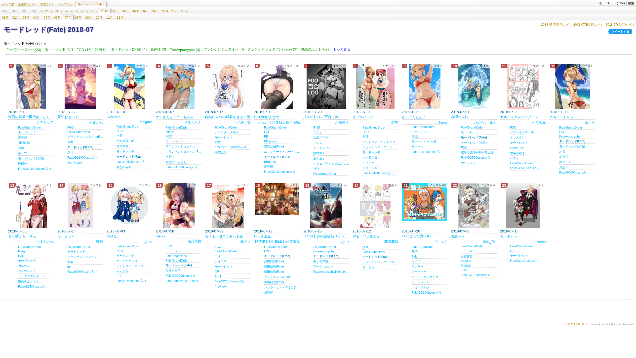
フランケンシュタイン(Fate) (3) (272, 49)
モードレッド (27, 132)
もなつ (344, 242)
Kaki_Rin (490, 242)
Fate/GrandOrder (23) (23, 50)
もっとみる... (343, 49)
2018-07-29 (509, 112)
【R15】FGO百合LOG (321, 117)
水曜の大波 (459, 117)
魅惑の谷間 (124, 167)
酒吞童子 (319, 153)
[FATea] (178, 205)
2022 (144, 11)
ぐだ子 (317, 132)
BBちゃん (270, 141)
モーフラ (368, 163)
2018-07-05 (17, 231)
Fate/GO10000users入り (34, 169)
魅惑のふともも (176, 162)
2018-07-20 (312, 112)
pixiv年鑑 (8, 4)
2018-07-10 (116, 112)
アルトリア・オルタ (130, 266)
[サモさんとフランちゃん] (178, 86)
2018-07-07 (165, 112)
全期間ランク (27, 4)
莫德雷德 (467, 256)
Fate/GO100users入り (181, 275)
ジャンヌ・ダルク (227, 132)
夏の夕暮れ (74, 163)
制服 (70, 262)
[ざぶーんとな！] (424, 86)
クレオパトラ (27, 271)
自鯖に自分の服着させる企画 (227, 117)
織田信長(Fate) (274, 266)
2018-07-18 (509, 231)
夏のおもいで (67, 117)
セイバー (418, 261)
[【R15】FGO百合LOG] (326, 86)
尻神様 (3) (158, 49)
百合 (316, 169)
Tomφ (442, 122)
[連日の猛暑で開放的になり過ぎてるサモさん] (31, 86)
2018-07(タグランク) (620, 24)
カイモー (221, 256)
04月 (36, 17)
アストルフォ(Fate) (277, 277)
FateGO (466, 266)
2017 (94, 11)
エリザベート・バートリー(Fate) (282, 151)
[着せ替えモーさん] (31, 205)
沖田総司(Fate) (274, 261)
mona (541, 242)
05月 (47, 17)
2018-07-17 (66, 112)
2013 (54, 11)
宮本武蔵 (122, 146)
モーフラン (66, 236)
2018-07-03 (116, 231)
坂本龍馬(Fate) (274, 282)
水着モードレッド (563, 117)
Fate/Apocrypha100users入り (183, 281)
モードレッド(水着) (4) (129, 49)
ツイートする (620, 31)
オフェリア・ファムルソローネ (331, 163)
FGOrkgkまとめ (266, 117)
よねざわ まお (484, 122)
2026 (184, 11)
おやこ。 (113, 236)
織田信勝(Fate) (274, 271)
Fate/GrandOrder (29, 127)
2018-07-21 (411, 112)
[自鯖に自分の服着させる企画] (228, 86)
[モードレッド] (523, 205)
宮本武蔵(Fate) (126, 141)
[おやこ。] (129, 205)
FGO (70, 127)
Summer (113, 117)
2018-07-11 (362, 112)
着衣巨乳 (221, 152)
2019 (115, 11)
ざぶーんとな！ (414, 117)
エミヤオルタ (421, 287)
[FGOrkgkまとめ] (277, 86)
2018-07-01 (460, 112)
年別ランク (47, 4)
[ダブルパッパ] (375, 86)
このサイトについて (577, 323)
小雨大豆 (539, 122)
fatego (170, 132)
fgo (69, 267)
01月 (5, 17)
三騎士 (416, 251)
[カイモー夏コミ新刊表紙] (228, 205)
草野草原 (391, 242)
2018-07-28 (165, 231)
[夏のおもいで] (80, 86)
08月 (78, 17)
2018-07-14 (66, 231)
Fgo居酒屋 (262, 236)
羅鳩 (394, 122)
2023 (154, 11)
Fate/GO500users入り (476, 157)
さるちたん (192, 122)
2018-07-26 (411, 231)
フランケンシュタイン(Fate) (85, 136)
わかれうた (517, 148)
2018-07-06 (460, 231)
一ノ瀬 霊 (242, 122)
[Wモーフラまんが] (375, 205)
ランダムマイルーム (31, 276)
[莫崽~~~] (474, 205)
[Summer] (129, 86)
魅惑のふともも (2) (316, 49)
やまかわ (96, 122)
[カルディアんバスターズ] (523, 86)
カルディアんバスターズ (519, 117)
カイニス (221, 261)
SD (119, 276)
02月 (15, 17)
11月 (109, 17)
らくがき (122, 271)
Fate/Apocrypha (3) (185, 50)
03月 (26, 17)
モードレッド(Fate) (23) (23, 43)
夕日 (70, 152)
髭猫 (99, 242)
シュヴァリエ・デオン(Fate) (282, 287)
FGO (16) (84, 50)
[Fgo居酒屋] (277, 199)
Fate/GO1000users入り (83, 157)
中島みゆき (517, 153)
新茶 (365, 136)
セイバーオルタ (127, 261)
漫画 (365, 247)
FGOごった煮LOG (416, 236)
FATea (160, 236)
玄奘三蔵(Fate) (274, 146)
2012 (44, 11)
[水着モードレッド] (572, 86)
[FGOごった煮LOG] (424, 202)
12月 (120, 17)
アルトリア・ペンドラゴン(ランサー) (380, 142)
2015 (74, 11)
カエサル (24, 266)
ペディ (514, 158)
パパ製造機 (369, 157)
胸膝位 (22, 163)
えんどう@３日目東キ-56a (279, 122)
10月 (99, 17)
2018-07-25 (312, 231)
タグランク (66, 4)
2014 (64, 11)
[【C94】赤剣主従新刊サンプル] (326, 205)
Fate (415, 256)
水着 (21, 148)
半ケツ (22, 153)
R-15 (316, 127)
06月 (57, 17)
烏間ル (245, 242)
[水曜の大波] (474, 86)
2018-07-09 (558, 112)
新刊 (218, 276)
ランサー (418, 266)
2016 (84, 11)
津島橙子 (342, 122)
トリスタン (517, 137)
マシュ (317, 142)
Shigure (146, 122)
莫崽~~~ (457, 236)
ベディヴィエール (522, 132)
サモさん (418, 146)
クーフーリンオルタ (425, 277)
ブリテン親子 (371, 168)
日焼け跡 (24, 142)
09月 (88, 17)
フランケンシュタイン (181, 146)
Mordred (466, 261)
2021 (134, 11)
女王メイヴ (320, 137)
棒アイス (565, 162)
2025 (174, 11)
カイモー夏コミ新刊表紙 (224, 236)
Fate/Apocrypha (570, 136)
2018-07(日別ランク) (587, 24)
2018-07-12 (362, 231)
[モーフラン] (80, 205)
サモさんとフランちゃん (175, 117)
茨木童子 (319, 158)
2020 (124, 11)
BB (266, 136)
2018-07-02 (214, 231)
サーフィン (468, 163)
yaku (148, 242)
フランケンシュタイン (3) (224, 49)
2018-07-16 (17, 112)
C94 (218, 271)
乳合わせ (221, 286)
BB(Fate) (270, 162)
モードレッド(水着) (31, 158)
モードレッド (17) (59, 49)
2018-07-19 (263, 112)
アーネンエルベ (323, 266)
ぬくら (590, 122)
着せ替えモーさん (22, 236)
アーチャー (419, 271)
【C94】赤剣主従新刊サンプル (326, 236)
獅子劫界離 (320, 261)
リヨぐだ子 (173, 270)
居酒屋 (268, 292)
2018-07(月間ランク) (555, 24)
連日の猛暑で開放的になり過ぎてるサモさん (31, 117)
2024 (164, 11)
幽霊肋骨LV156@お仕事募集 (277, 242)
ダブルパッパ (363, 117)
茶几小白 (194, 241)
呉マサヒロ (45, 122)
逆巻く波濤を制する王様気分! (479, 152)
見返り (563, 167)
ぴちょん (440, 242)
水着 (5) (101, 49)
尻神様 (22, 137)
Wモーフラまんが (366, 236)
